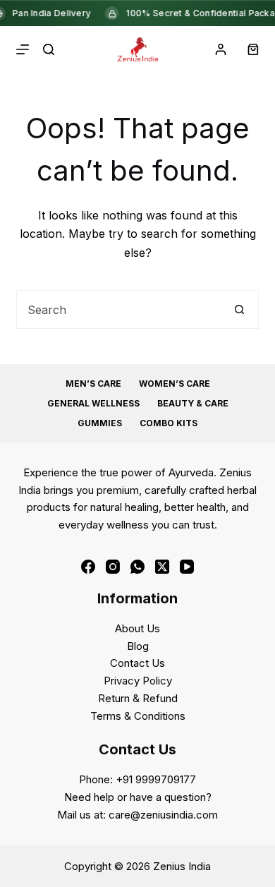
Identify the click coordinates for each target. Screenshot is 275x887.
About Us (137, 628)
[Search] (48, 49)
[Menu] (22, 49)
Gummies (100, 423)
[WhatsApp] (137, 567)
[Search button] (239, 309)
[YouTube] (187, 567)
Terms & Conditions (137, 716)
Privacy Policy (138, 680)
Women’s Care (174, 383)
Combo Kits (168, 423)
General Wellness (93, 403)
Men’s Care (93, 383)
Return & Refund (138, 698)
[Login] (220, 49)
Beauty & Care (192, 403)
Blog (138, 646)
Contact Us (137, 663)
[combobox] (118, 309)
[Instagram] (113, 567)
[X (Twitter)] (162, 567)
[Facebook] (88, 567)
